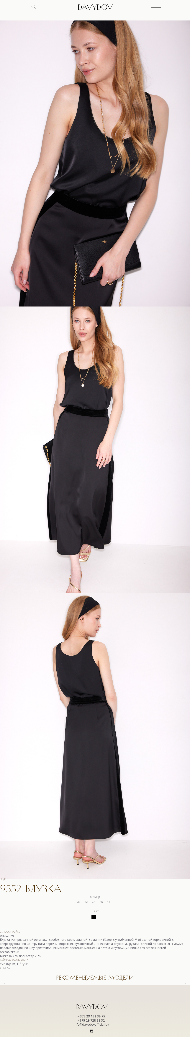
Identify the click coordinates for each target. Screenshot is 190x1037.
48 (93, 902)
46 (86, 902)
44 (78, 902)
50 (101, 902)
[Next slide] (185, 983)
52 (108, 902)
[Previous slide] (5, 983)
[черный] (94, 917)
